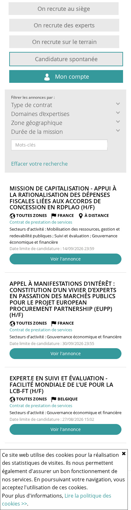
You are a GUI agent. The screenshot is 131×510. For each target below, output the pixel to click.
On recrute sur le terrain (64, 42)
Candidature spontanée (66, 59)
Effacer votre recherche (39, 163)
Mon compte (71, 76)
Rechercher (111, 144)
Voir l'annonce (66, 259)
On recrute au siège (64, 8)
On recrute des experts (64, 25)
